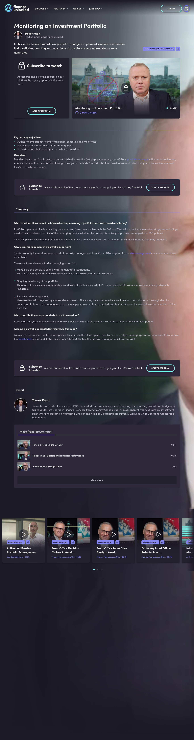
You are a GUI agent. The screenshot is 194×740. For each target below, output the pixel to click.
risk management (140, 253)
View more (97, 447)
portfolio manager (137, 159)
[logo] (16, 8)
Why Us (77, 8)
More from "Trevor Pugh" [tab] (36, 431)
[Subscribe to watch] (126, 88)
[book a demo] (186, 8)
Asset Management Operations (159, 48)
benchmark (25, 339)
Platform (59, 8)
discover (40, 8)
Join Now (94, 8)
